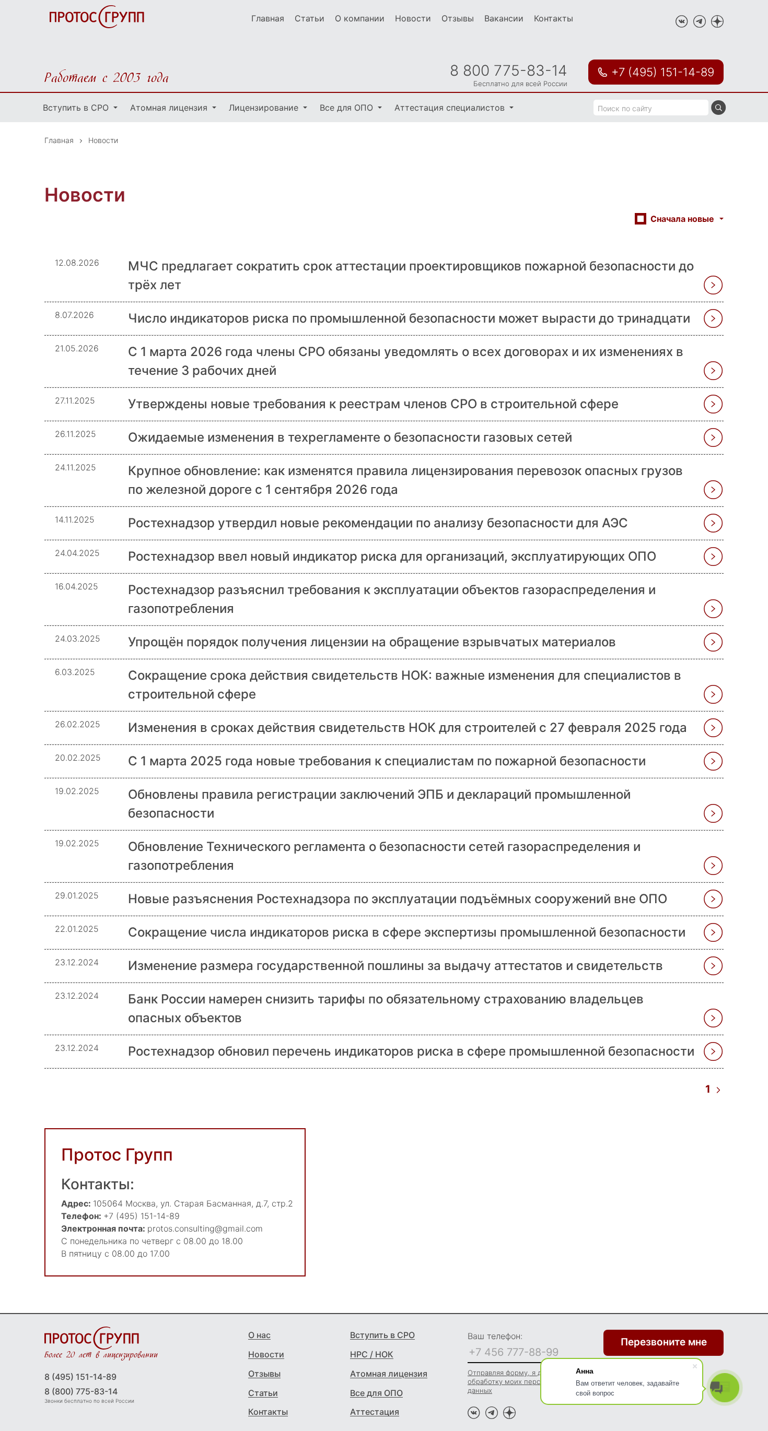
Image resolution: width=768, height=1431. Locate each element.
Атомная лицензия (170, 107)
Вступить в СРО (77, 107)
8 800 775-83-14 (508, 70)
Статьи (309, 18)
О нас (259, 1335)
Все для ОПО (348, 107)
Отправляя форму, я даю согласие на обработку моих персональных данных (530, 1381)
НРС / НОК (371, 1354)
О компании (360, 18)
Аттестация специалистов (450, 107)
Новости (413, 18)
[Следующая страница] (718, 1089)
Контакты (553, 18)
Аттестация (374, 1411)
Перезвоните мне (664, 1342)
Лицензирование (265, 107)
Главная (267, 18)
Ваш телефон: (495, 1336)
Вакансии (503, 18)
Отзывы (457, 18)
